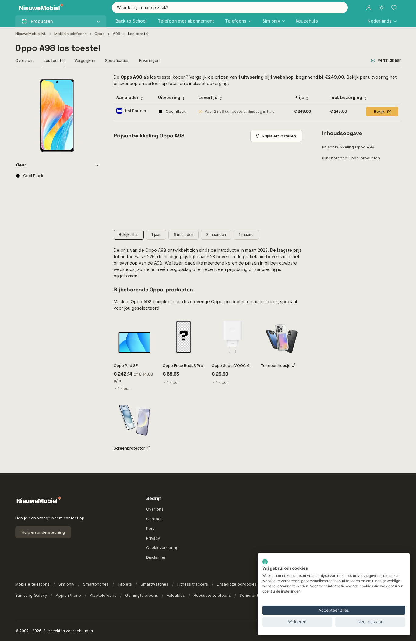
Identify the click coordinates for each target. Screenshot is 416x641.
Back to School (131, 20)
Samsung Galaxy (31, 595)
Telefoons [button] (235, 20)
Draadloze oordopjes (237, 584)
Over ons (155, 509)
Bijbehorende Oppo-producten (351, 157)
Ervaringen (149, 60)
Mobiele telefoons (70, 33)
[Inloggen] (368, 7)
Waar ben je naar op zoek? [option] (142, 7)
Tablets (125, 584)
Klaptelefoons (103, 595)
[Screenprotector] (134, 419)
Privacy (153, 538)
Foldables (176, 595)
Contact (154, 518)
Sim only (66, 584)
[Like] (91, 81)
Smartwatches (154, 584)
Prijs (299, 97)
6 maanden (183, 234)
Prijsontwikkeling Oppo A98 (348, 146)
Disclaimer (156, 557)
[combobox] (230, 7)
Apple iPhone (68, 595)
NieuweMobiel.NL (30, 33)
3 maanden (216, 234)
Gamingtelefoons (141, 595)
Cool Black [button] (33, 175)
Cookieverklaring (162, 547)
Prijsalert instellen (279, 136)
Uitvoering (169, 97)
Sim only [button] (271, 20)
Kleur (20, 165)
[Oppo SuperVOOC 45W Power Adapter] (232, 337)
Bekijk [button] (379, 111)
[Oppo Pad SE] (134, 337)
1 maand (246, 234)
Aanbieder (127, 97)
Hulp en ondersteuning (43, 532)
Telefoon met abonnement (186, 20)
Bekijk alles (129, 234)
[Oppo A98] (57, 115)
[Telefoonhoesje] (281, 337)
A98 (116, 33)
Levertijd (208, 97)
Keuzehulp (307, 20)
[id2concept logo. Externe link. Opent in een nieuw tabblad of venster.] (265, 561)
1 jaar (156, 234)
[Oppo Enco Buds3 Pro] (183, 337)
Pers (150, 528)
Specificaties (117, 60)
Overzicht (24, 60)
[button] (382, 21)
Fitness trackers (192, 584)
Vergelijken (84, 60)
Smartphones (96, 584)
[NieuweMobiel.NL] (40, 7)
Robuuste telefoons (212, 595)
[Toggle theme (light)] (381, 7)
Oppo (99, 33)
